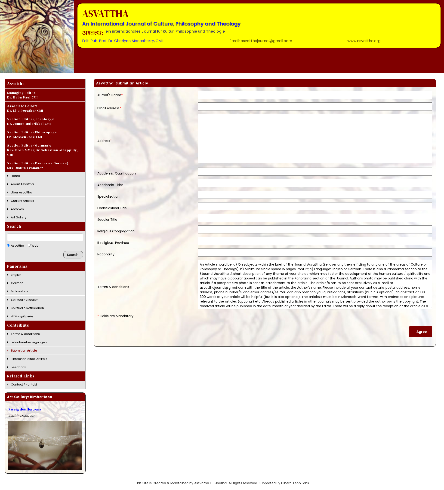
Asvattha (17, 245)
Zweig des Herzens (24, 409)
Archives (17, 209)
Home (15, 176)
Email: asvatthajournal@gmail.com (260, 40)
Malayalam (19, 291)
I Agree (421, 331)
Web (35, 245)
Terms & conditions (25, 333)
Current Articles (22, 201)
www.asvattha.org (363, 40)
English (15, 275)
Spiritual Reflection (24, 299)
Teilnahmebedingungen (28, 342)
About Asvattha (22, 184)
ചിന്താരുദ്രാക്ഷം (21, 316)
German (16, 283)
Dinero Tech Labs (295, 483)
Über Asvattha (21, 192)
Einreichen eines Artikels (28, 358)
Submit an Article (23, 350)
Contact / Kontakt (23, 384)
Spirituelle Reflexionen (27, 308)
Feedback (18, 367)
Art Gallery (18, 217)
